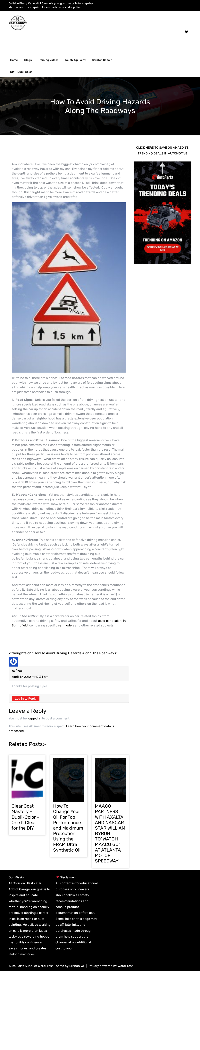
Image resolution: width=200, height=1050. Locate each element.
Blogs (28, 60)
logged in (34, 718)
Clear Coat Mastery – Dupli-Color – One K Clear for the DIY (25, 817)
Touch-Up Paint (75, 60)
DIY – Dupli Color (21, 72)
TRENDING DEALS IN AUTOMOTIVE (162, 153)
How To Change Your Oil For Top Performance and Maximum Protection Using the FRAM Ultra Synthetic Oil (68, 828)
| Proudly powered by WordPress (109, 966)
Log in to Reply (26, 698)
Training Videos (48, 60)
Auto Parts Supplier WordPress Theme (37, 966)
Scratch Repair (102, 60)
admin (17, 670)
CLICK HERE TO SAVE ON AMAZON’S (162, 147)
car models (66, 625)
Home (14, 60)
